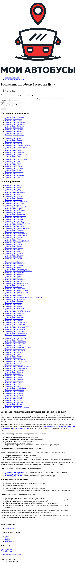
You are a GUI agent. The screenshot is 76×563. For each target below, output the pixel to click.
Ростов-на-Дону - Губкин (13, 237)
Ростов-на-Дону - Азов (12, 189)
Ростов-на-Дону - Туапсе (13, 384)
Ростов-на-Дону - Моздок (13, 315)
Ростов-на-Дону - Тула (12, 173)
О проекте (8, 536)
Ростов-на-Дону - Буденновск (15, 214)
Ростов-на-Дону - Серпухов (14, 365)
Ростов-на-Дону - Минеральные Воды (17, 312)
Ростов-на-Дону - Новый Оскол (15, 335)
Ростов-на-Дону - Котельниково (15, 288)
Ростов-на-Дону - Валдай (13, 217)
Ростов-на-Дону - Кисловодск (15, 280)
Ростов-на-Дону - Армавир (14, 196)
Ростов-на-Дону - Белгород (14, 119)
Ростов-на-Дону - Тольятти (14, 172)
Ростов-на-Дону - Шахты (13, 399)
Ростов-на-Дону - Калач (13, 267)
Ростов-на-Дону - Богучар (13, 212)
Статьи (7, 538)
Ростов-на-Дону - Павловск (14, 340)
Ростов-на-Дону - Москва (13, 142)
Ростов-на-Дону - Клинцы (13, 281)
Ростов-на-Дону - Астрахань (14, 117)
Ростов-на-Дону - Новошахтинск (16, 333)
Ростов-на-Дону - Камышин (14, 272)
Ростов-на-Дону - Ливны (13, 303)
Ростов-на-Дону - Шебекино (14, 402)
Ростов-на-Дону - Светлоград (15, 359)
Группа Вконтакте (7, 551)
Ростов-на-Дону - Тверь (13, 170)
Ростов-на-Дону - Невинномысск (16, 322)
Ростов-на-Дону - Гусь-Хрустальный (17, 241)
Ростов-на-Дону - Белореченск (15, 203)
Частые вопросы (10, 541)
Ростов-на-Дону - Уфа (12, 177)
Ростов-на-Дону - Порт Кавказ (15, 343)
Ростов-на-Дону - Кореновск (14, 285)
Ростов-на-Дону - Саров (13, 358)
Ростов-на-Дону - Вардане (13, 221)
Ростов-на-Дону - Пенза (13, 151)
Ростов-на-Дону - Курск (13, 138)
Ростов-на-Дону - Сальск (13, 354)
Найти (3, 108)
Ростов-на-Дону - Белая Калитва (16, 201)
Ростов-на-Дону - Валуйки (14, 219)
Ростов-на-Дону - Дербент (13, 244)
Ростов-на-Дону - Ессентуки (14, 253)
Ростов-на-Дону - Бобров (13, 209)
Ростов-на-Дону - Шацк (13, 400)
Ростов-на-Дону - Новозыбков (15, 328)
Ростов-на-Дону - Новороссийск (16, 147)
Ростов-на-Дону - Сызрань (14, 372)
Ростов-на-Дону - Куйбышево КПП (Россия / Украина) (23, 297)
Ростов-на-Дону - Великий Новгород (17, 223)
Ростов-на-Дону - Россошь (14, 352)
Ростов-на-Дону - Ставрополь (15, 166)
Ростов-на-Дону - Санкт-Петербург (16, 159)
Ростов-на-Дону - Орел (12, 149)
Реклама (7, 540)
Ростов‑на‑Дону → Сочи (20, 428)
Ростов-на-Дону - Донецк (13, 246)
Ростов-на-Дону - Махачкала (14, 308)
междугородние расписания (14, 79)
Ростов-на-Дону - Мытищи (14, 319)
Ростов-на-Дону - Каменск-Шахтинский (18, 271)
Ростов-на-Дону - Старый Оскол (16, 368)
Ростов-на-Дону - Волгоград (14, 126)
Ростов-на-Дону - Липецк (13, 140)
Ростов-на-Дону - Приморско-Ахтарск (18, 347)
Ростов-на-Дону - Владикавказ (15, 122)
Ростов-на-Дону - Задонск (13, 257)
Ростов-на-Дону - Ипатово (14, 265)
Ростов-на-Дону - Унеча (13, 386)
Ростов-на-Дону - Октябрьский (15, 338)
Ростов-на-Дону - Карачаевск (14, 274)
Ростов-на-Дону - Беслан (13, 205)
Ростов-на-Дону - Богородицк (15, 210)
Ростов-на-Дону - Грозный (14, 129)
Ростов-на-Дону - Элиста (13, 406)
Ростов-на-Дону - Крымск (13, 296)
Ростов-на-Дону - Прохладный (15, 350)
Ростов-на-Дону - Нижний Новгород (17, 145)
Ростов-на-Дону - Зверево (13, 258)
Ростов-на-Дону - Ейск (12, 249)
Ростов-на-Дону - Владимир (14, 124)
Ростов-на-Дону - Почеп (13, 345)
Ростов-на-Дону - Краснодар (14, 135)
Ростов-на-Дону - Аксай (13, 191)
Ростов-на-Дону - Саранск (13, 161)
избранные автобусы (12, 78)
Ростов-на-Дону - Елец (12, 251)
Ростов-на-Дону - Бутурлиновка (15, 216)
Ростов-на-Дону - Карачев (13, 276)
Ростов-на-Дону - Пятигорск (14, 152)
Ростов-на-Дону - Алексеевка (15, 193)
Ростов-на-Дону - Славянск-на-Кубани (18, 366)
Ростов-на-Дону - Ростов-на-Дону (16, 154)
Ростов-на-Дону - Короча (13, 287)
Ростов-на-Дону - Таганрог (14, 168)
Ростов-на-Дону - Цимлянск (14, 391)
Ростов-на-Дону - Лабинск (14, 301)
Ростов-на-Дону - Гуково (13, 239)
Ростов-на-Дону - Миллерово (15, 310)
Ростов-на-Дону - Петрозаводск (15, 342)
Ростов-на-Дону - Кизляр (13, 278)
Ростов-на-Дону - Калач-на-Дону (16, 269)
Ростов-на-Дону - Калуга (13, 133)
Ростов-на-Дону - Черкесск (14, 393)
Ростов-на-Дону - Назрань (13, 320)
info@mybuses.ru (6, 549)
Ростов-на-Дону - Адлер (13, 187)
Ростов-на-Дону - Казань (13, 131)
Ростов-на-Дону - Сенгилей (14, 363)
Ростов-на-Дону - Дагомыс (14, 242)
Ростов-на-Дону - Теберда (13, 374)
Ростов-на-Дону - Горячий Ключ (16, 235)
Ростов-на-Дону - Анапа (13, 194)
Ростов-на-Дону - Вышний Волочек (17, 228)
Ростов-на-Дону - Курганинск (15, 299)
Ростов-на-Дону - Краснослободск (16, 290)
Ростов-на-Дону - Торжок (13, 383)
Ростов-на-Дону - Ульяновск (14, 175)
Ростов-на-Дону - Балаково (14, 198)
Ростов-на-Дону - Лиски (13, 304)
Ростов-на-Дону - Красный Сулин (16, 292)
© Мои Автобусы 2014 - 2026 (11, 554)
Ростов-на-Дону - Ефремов (14, 255)
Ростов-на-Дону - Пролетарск (15, 349)
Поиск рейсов (9, 528)
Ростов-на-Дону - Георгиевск (14, 232)
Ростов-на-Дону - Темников (14, 375)
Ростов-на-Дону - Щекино (13, 404)
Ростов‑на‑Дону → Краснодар (15, 474)
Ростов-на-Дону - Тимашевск (15, 379)
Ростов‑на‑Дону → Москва (53, 426)
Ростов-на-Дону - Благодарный (15, 207)
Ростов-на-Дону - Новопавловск (16, 329)
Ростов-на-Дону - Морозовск (14, 317)
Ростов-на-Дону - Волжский (14, 226)
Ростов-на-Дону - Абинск (13, 185)
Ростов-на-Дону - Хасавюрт (14, 390)
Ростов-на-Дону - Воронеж (14, 128)
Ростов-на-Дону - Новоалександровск (17, 326)
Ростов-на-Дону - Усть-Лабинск (15, 388)
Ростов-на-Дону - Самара (13, 356)
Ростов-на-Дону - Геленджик (14, 230)
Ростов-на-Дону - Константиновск (16, 283)
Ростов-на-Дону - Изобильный (15, 263)
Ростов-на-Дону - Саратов (13, 163)
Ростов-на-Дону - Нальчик (14, 143)
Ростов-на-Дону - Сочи (12, 165)
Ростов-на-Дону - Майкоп (13, 306)
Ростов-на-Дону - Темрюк (13, 377)
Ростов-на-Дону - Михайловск (15, 313)
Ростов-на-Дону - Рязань (13, 156)
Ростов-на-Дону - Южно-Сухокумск (17, 407)
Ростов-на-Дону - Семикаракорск (16, 361)
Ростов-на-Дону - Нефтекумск (15, 324)
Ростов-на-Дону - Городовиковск (16, 233)
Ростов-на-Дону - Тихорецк (14, 381)
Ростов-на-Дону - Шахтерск (14, 397)
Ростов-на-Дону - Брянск (13, 120)
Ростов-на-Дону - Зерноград (14, 262)
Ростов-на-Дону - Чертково (14, 395)
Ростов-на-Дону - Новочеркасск (15, 331)
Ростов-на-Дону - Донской (14, 248)
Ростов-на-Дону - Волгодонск (15, 225)
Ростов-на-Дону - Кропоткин (14, 294)
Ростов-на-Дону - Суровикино (15, 370)
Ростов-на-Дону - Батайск (13, 200)
